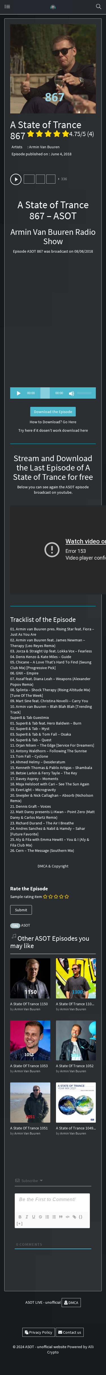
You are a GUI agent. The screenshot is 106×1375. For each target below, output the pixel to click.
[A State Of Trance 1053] (30, 1040)
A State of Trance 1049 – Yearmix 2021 (76, 1128)
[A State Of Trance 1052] (76, 1040)
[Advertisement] (53, 323)
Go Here (69, 421)
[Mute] (71, 393)
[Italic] (26, 1216)
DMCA (73, 1302)
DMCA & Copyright (53, 866)
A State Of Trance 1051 (29, 1128)
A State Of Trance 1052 (75, 1065)
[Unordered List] (53, 1216)
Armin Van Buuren (44, 146)
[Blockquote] (60, 1216)
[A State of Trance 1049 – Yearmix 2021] (76, 1102)
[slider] (85, 392)
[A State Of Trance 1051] (30, 1102)
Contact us (71, 1332)
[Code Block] (67, 1216)
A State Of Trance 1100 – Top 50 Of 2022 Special (76, 1003)
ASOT (25, 925)
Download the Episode (53, 411)
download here (75, 430)
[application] (53, 393)
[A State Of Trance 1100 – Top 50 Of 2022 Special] (76, 978)
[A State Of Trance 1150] (30, 978)
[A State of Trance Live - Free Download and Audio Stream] (53, 7)
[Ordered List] (47, 1216)
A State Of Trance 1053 (29, 1065)
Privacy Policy (40, 1332)
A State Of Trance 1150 (29, 1003)
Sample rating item (26, 896)
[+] (20, 1223)
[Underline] (33, 1216)
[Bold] (19, 1216)
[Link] (74, 1216)
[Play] (18, 393)
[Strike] (40, 1216)
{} (81, 1217)
